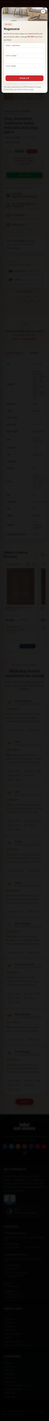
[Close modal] (43, 11)
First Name (11, 56)
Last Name (11, 66)
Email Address (13, 45)
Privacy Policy (9, 90)
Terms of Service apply (25, 90)
